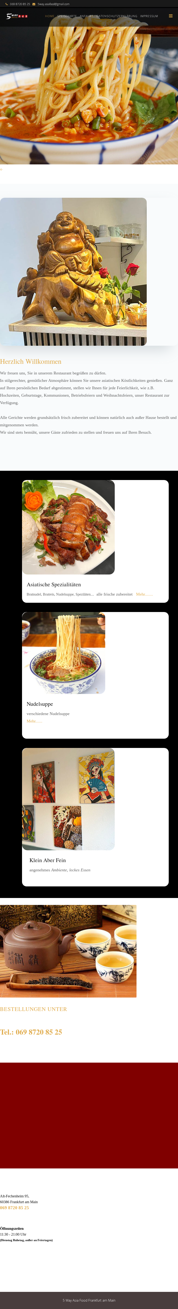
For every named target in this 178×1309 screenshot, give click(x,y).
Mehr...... (34, 721)
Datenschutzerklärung (116, 16)
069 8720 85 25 (14, 1207)
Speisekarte (67, 16)
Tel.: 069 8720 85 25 (31, 1031)
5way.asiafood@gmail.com (54, 4)
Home (49, 16)
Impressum (149, 16)
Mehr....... (144, 594)
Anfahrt (87, 16)
